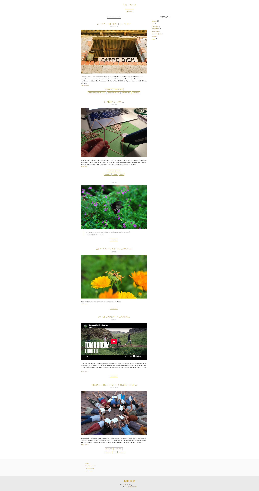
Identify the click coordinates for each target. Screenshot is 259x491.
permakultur (126, 92)
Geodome (107, 174)
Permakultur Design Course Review (114, 385)
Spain (121, 174)
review (122, 452)
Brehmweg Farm (90, 466)
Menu (130, 11)
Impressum (89, 471)
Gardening (155, 26)
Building (154, 21)
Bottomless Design (132, 486)
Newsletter (118, 448)
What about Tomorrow (114, 317)
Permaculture (89, 468)
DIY (153, 23)
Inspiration (108, 89)
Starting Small (114, 101)
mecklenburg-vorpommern (97, 92)
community (108, 452)
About (87, 463)
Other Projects (118, 89)
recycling (136, 92)
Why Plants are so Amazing (114, 249)
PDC (115, 452)
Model (115, 174)
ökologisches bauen (113, 92)
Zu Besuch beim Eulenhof (114, 24)
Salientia (129, 5)
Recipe (154, 36)
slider (118, 171)
